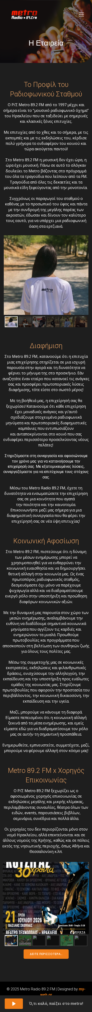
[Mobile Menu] (81, 14)
